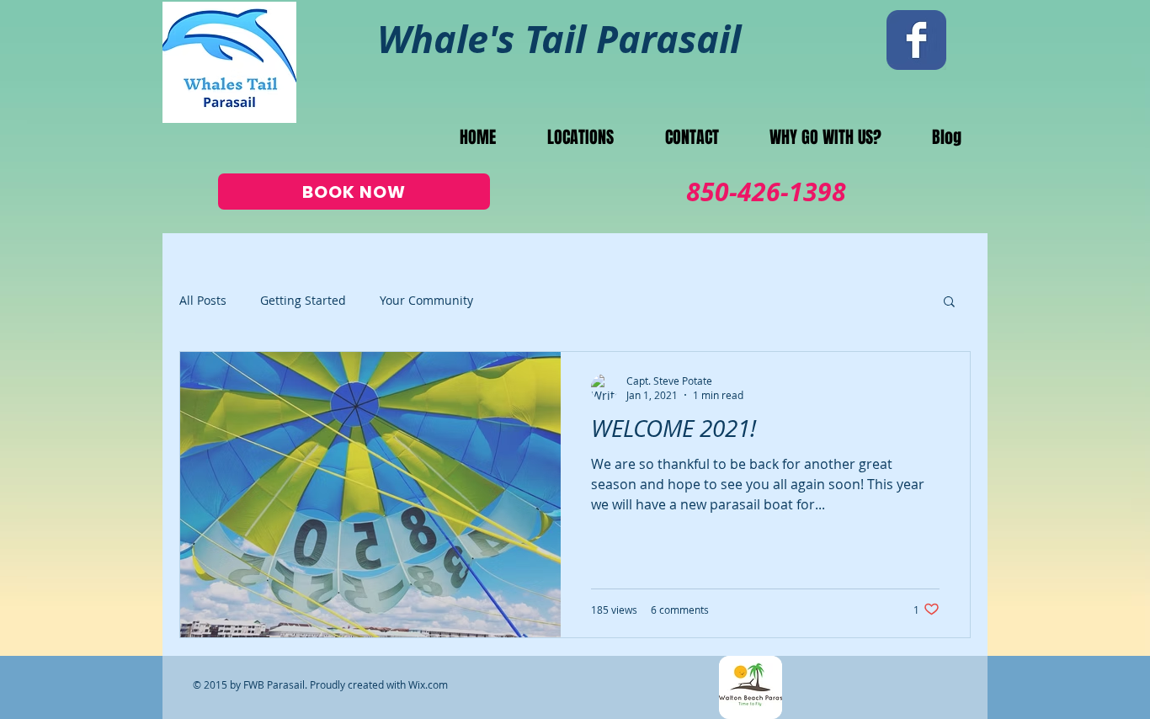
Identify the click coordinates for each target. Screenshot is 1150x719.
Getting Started (303, 300)
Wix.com (428, 684)
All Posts (202, 300)
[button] (949, 303)
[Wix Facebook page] (916, 40)
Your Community (426, 300)
